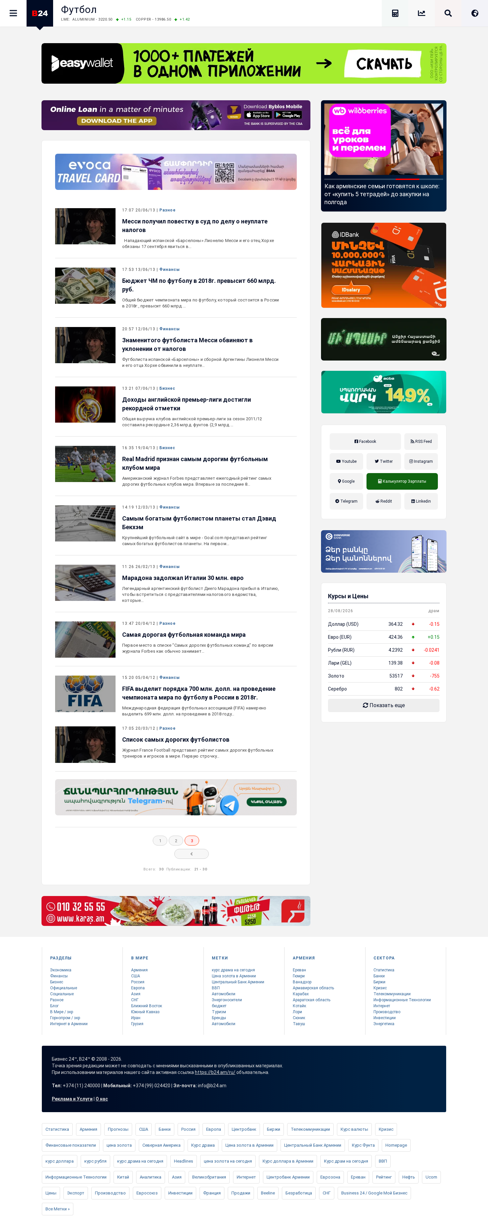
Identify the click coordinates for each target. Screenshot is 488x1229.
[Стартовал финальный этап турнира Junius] (383, 139)
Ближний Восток (146, 1006)
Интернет (381, 1006)
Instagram (423, 461)
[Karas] (175, 911)
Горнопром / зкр (65, 1018)
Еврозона (330, 1177)
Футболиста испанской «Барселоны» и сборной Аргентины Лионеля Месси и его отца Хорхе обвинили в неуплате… (200, 362)
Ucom (431, 1177)
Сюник (299, 1018)
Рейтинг (384, 1177)
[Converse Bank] (384, 551)
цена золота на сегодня (228, 1161)
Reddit (385, 501)
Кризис (380, 988)
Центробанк (244, 1129)
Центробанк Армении (288, 1177)
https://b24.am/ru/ (215, 1072)
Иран (135, 1018)
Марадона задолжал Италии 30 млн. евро (183, 577)
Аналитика (150, 1177)
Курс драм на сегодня (346, 1161)
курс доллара (59, 1161)
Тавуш (299, 1024)
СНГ (134, 1000)
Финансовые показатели (70, 1145)
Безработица (298, 1192)
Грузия (137, 1024)
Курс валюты (354, 1129)
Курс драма (203, 1145)
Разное (167, 210)
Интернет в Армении (69, 1024)
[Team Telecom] (176, 172)
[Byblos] (175, 115)
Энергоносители (227, 1000)
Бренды (219, 1018)
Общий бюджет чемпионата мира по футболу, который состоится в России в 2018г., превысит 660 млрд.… (200, 302)
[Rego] (176, 797)
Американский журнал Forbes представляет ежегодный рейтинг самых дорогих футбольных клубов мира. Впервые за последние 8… (197, 481)
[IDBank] (383, 265)
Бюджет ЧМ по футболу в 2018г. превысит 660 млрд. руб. (199, 285)
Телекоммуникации (392, 994)
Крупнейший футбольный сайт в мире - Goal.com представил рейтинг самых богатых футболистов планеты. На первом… (194, 540)
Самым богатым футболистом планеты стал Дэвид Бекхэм (199, 523)
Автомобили (223, 994)
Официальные (63, 988)
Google (348, 481)
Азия (135, 994)
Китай (123, 1177)
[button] (336, 179)
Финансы (169, 270)
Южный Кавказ (145, 1012)
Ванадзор (302, 982)
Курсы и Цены (348, 596)
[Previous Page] (191, 854)
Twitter (386, 461)
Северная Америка (161, 1145)
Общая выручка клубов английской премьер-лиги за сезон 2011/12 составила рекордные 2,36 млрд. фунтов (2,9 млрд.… (192, 421)
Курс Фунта (363, 1145)
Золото (336, 676)
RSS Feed (423, 441)
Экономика (60, 970)
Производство (386, 1012)
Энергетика (383, 1024)
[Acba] (383, 392)
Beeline (268, 1192)
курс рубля (95, 1161)
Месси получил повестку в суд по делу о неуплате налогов (195, 225)
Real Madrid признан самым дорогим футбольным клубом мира (195, 463)
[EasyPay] (244, 63)
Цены (50, 1192)
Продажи (240, 1192)
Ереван (299, 970)
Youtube (349, 461)
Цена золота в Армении (234, 976)
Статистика (383, 970)
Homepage (396, 1145)
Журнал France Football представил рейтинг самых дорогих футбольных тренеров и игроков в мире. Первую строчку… (197, 753)
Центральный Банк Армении (238, 982)
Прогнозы (118, 1129)
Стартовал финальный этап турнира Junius (375, 190)
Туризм (219, 1012)
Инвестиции (384, 1018)
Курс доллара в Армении (288, 1161)
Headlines (183, 1161)
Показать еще (386, 705)
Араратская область (311, 1000)
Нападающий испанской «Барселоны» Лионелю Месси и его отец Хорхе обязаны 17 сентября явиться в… (198, 243)
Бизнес (167, 388)
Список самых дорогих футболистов (175, 739)
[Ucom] (384, 339)
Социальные (62, 994)
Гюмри (299, 976)
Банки (379, 976)
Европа (138, 988)
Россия (137, 982)
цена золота (119, 1145)
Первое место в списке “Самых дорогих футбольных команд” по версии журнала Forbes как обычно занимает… (197, 648)
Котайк (299, 1006)
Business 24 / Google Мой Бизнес (374, 1192)
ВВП (216, 988)
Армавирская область (313, 988)
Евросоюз (147, 1192)
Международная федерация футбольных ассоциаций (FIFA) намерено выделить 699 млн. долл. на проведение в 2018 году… (194, 710)
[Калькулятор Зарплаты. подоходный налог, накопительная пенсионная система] (395, 14)
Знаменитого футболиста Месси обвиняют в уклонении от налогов (187, 344)
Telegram (348, 501)
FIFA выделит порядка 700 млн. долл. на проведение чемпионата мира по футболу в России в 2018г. (199, 693)
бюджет (219, 1006)
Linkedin (423, 501)
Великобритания (209, 1177)
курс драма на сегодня (233, 970)
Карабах (301, 994)
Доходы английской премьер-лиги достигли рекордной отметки (186, 404)
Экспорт (75, 1192)
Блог (54, 1006)
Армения (139, 970)
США (135, 976)
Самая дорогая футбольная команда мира (184, 634)
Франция (212, 1192)
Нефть (408, 1177)
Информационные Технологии (402, 1000)
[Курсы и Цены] (421, 14)
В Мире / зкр (61, 1012)
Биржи (379, 982)
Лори (297, 1012)
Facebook (367, 441)
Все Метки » (57, 1208)
